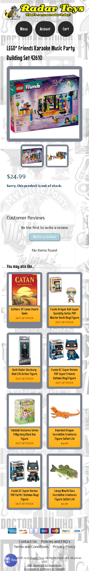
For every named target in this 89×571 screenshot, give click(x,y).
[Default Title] (45, 104)
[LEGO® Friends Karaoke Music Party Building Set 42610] (32, 156)
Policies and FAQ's (55, 542)
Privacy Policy (64, 547)
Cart (66, 28)
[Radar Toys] (44, 18)
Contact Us (28, 542)
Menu (24, 28)
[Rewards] (10, 560)
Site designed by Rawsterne (44, 565)
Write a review (44, 237)
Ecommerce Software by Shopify (44, 569)
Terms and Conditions (31, 547)
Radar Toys (37, 558)
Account (45, 28)
